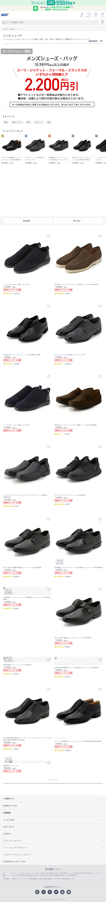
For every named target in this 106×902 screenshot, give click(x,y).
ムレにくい (39, 122)
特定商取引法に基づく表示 (14, 861)
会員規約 (7, 834)
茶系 (28, 122)
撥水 (49, 122)
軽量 (5, 122)
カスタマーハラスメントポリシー (17, 855)
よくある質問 (8, 820)
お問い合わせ (8, 827)
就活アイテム (17, 122)
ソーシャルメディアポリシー (15, 848)
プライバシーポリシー (12, 841)
